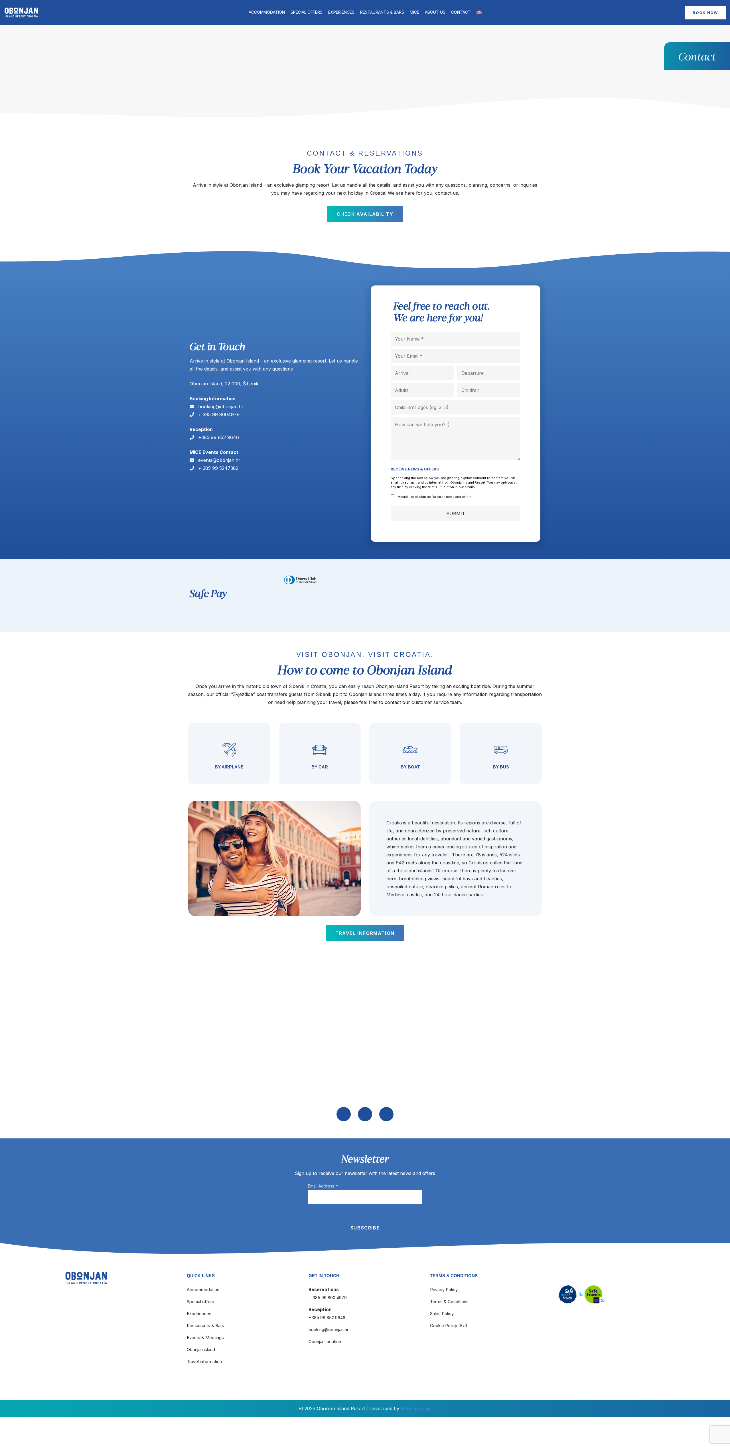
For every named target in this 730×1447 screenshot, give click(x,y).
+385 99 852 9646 (218, 437)
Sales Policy (442, 1313)
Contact (461, 12)
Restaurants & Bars (382, 12)
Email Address (323, 1186)
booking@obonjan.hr (220, 406)
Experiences (341, 12)
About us (435, 12)
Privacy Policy (444, 1289)
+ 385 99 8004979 (218, 414)
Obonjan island (201, 1349)
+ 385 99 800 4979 (328, 1297)
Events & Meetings (205, 1337)
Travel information (204, 1361)
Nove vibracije (416, 1408)
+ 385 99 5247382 (217, 468)
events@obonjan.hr (218, 460)
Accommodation (267, 12)
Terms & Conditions (449, 1301)
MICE (414, 12)
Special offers (307, 12)
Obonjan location (325, 1341)
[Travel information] (229, 753)
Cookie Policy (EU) (448, 1325)
